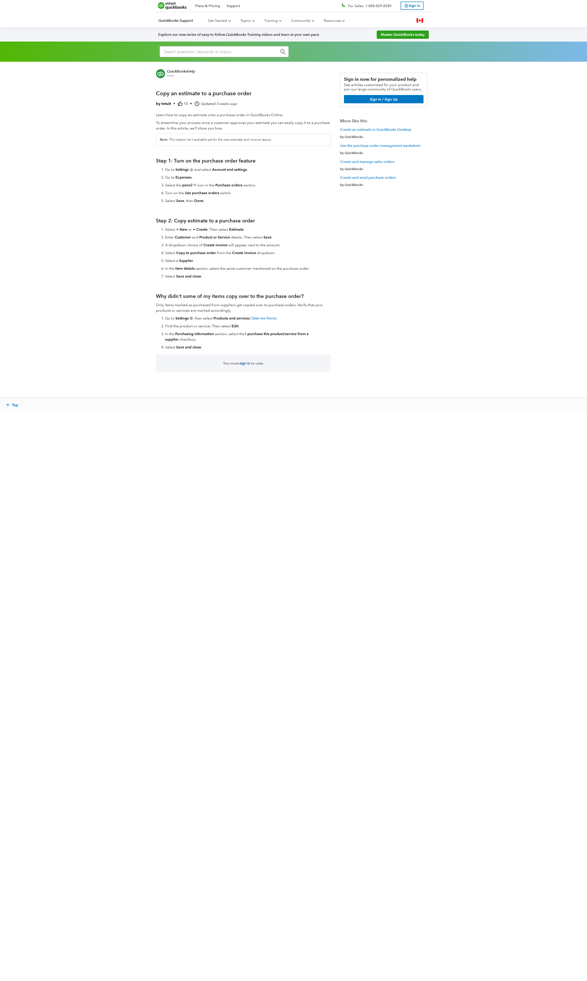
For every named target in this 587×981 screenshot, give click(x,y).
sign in (244, 363)
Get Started (217, 20)
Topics (245, 20)
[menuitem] (178, 20)
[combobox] (224, 51)
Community (300, 20)
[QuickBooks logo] (172, 5)
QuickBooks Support (175, 20)
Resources (332, 20)
